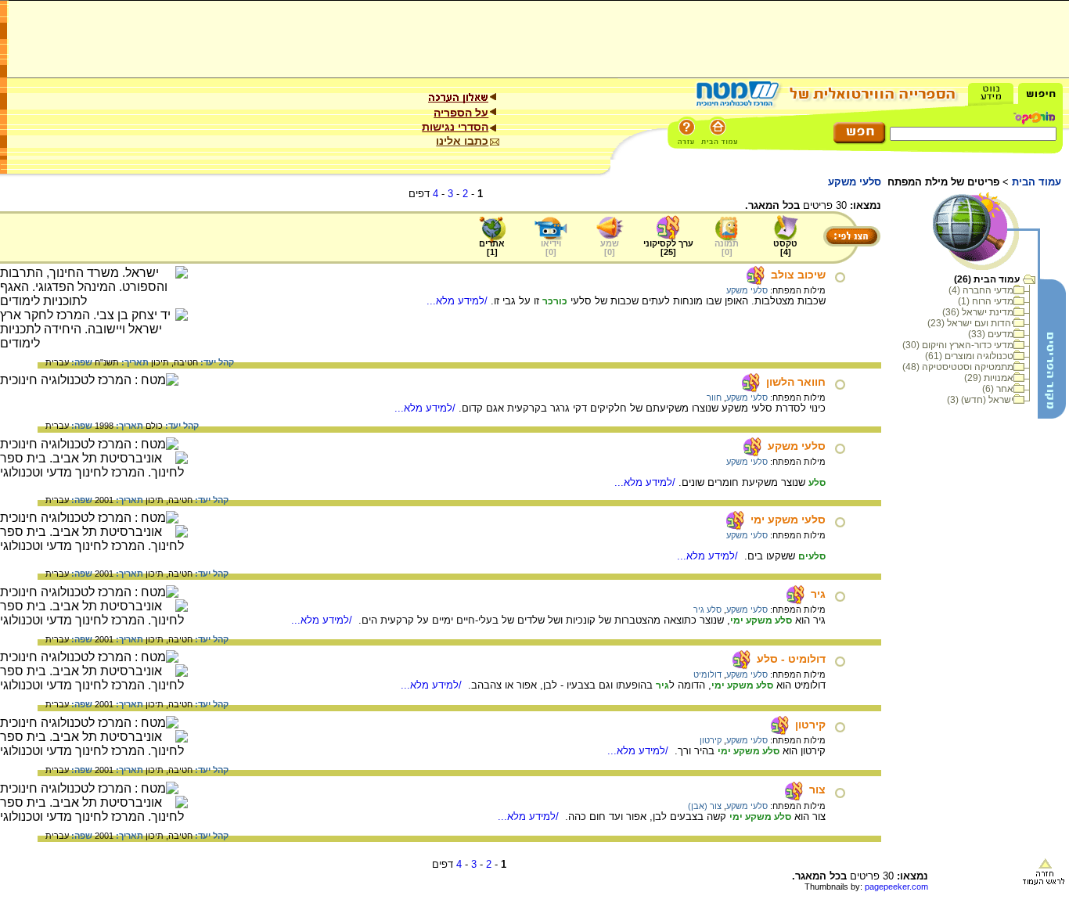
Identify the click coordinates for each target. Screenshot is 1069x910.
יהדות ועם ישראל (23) (970, 323)
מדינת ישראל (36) (977, 312)
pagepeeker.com (896, 886)
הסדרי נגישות (455, 126)
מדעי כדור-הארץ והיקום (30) (957, 345)
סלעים (812, 556)
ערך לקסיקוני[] (668, 248)
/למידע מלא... (459, 301)
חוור (714, 397)
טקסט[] (785, 248)
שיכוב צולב (798, 274)
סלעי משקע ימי (788, 519)
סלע (817, 482)
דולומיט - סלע (791, 659)
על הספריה (461, 112)
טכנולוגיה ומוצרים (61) (969, 356)
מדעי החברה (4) (980, 290)
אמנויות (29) (988, 377)
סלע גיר (707, 609)
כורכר (554, 301)
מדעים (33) (990, 334)
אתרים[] (492, 248)
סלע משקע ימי (761, 620)
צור (817, 789)
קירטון (810, 724)
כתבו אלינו (462, 141)
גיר (818, 594)
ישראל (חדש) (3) (980, 399)
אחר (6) (997, 388)
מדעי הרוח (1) (985, 301)
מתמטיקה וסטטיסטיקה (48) (957, 366)
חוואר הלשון (796, 382)
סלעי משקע (747, 290)
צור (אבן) (705, 806)
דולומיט (707, 674)
